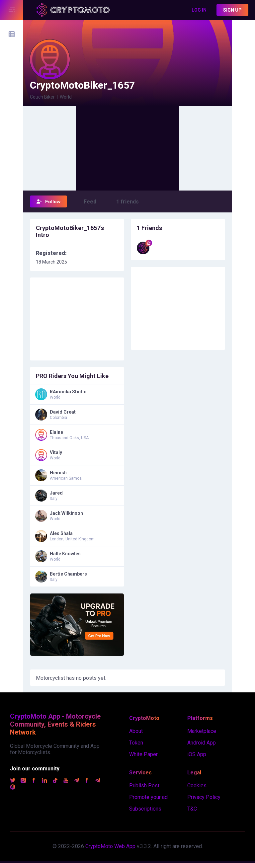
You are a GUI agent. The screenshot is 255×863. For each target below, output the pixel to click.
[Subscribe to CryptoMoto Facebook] (34, 781)
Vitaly (56, 452)
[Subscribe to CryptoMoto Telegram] (76, 781)
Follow (52, 201)
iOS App (196, 754)
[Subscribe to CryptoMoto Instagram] (23, 781)
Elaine (56, 432)
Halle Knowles (65, 553)
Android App (201, 743)
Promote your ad (148, 797)
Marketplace (201, 731)
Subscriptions (145, 809)
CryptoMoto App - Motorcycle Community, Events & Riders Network (55, 724)
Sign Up (232, 10)
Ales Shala (61, 533)
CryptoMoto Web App (110, 846)
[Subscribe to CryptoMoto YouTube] (65, 781)
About (136, 731)
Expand (12, 10)
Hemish (58, 472)
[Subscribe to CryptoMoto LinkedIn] (44, 781)
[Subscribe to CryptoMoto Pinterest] (12, 788)
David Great (63, 412)
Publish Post (144, 785)
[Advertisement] (127, 147)
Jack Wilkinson (66, 513)
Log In (199, 10)
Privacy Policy (203, 797)
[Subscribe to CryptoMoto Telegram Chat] (97, 781)
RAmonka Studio (68, 391)
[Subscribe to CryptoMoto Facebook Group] (87, 781)
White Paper (143, 754)
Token (136, 743)
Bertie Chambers (68, 574)
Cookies (197, 785)
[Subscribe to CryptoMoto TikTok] (55, 781)
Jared (56, 493)
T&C (192, 809)
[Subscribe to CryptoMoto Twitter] (12, 781)
